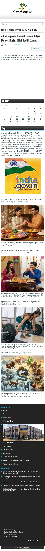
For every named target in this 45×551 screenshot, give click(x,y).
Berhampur (4, 135)
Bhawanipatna (12, 135)
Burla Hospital (7, 414)
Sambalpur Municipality (9, 151)
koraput (10, 142)
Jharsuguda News (10, 140)
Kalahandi (23, 141)
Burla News (17, 137)
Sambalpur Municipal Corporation (31, 148)
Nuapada (9, 144)
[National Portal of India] (23, 194)
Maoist (25, 142)
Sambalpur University (10, 153)
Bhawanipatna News (23, 135)
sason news (23, 153)
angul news (5, 133)
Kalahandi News (34, 141)
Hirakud (39, 137)
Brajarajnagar (5, 137)
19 (4, 119)
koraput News (17, 142)
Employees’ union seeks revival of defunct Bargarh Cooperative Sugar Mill (20, 472)
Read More (37, 49)
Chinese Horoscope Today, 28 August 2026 (16, 353)
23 (29, 119)
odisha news (36, 144)
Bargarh (5, 410)
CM (23, 137)
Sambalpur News (30, 151)
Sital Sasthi (31, 153)
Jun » (8, 124)
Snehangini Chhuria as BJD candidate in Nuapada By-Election (21, 477)
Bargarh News (31, 132)
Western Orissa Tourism (11, 464)
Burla (11, 137)
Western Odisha (13, 155)
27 (11, 122)
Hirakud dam (5, 138)
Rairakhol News (13, 146)
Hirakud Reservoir (26, 138)
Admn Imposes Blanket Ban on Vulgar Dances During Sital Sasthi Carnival (20, 38)
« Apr (3, 124)
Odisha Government (23, 144)
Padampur (4, 146)
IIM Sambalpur (38, 138)
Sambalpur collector (13, 148)
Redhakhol (22, 146)
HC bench (33, 137)
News (18, 44)
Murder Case (32, 142)
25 (41, 119)
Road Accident (30, 146)
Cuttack (27, 137)
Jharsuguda (7, 446)
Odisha (15, 144)
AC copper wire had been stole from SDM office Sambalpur (23, 482)
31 (35, 122)
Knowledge (4, 142)
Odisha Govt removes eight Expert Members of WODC (22, 485)
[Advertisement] (22, 17)
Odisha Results (8, 449)
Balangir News (15, 133)
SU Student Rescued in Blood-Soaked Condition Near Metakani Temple (21, 490)
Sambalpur (6, 453)
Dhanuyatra (7, 417)
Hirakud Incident (15, 138)
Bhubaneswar (36, 135)
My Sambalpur (25, 548)
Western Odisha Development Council (16, 460)
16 (29, 116)
